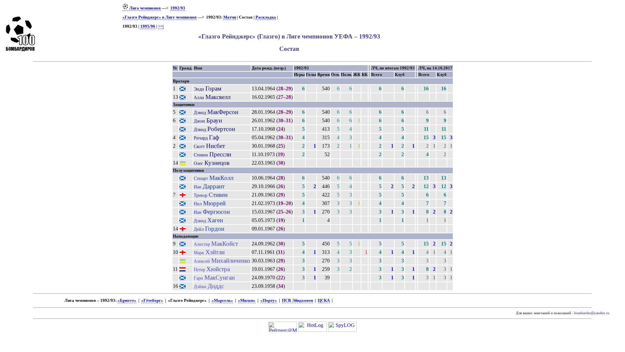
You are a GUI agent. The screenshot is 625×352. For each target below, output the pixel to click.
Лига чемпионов (144, 8)
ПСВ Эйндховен (297, 300)
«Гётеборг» (152, 300)
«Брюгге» (127, 300)
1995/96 (147, 26)
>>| (161, 26)
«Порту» (268, 300)
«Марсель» (222, 300)
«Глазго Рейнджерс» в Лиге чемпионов (159, 17)
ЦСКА (324, 300)
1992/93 (177, 8)
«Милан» (247, 300)
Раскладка (266, 17)
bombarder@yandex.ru (591, 313)
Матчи (229, 17)
